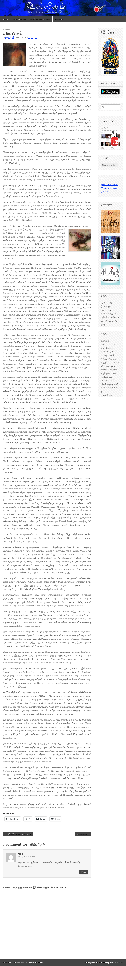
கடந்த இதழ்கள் (19, 18)
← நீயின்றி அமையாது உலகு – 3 (18, 834)
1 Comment (33, 37)
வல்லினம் (21, 963)
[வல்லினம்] (63, 8)
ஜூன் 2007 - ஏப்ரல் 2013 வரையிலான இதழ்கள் (109, 188)
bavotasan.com (116, 963)
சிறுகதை (6, 29)
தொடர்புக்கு (60, 18)
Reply (83, 872)
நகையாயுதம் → (83, 834)
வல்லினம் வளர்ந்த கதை (40, 18)
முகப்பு (5, 18)
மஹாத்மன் (9, 37)
